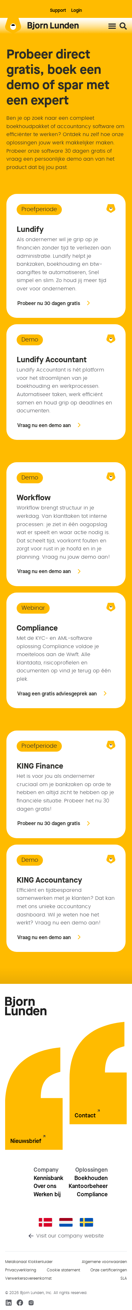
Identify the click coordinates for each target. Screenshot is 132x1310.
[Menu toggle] (112, 26)
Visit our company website (70, 1235)
